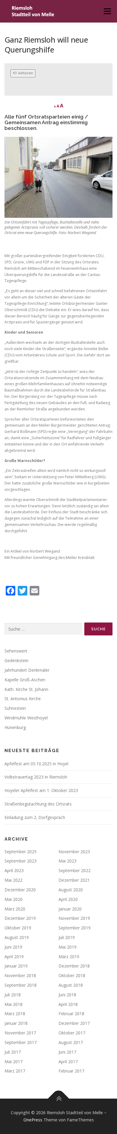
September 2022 (74, 870)
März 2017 (14, 1071)
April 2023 (14, 870)
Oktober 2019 (17, 928)
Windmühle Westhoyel (26, 718)
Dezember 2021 (74, 880)
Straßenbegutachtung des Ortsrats (38, 804)
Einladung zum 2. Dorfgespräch (34, 817)
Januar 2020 (70, 909)
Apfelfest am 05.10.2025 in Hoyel (36, 763)
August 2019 (16, 937)
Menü (107, 11)
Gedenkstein (16, 660)
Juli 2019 (66, 937)
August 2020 (70, 889)
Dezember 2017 (74, 1023)
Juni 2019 (13, 947)
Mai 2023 (67, 861)
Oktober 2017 (71, 1033)
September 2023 (20, 861)
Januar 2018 (16, 1023)
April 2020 (68, 899)
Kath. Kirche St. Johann (26, 689)
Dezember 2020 (20, 889)
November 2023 (74, 851)
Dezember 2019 (20, 918)
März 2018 (14, 1013)
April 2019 (14, 956)
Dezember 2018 (74, 966)
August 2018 (70, 985)
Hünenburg (15, 727)
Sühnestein (15, 708)
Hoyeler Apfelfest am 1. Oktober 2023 (41, 790)
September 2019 (74, 928)
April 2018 (68, 1004)
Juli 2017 (12, 1052)
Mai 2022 (13, 880)
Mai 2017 (13, 1061)
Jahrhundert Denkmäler (27, 670)
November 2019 (74, 918)
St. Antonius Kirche (22, 698)
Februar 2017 (71, 1071)
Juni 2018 (67, 995)
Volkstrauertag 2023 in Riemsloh (35, 777)
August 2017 (70, 1042)
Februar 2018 (71, 1013)
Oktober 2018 (71, 975)
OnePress (32, 1120)
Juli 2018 (12, 995)
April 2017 (68, 1061)
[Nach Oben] (58, 1098)
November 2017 (20, 1033)
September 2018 (20, 985)
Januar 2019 (16, 966)
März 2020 (14, 909)
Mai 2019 (67, 947)
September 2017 (20, 1042)
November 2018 (20, 975)
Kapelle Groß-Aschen (24, 679)
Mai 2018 (13, 1004)
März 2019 (68, 956)
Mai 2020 (13, 899)
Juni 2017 (67, 1052)
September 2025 (20, 851)
